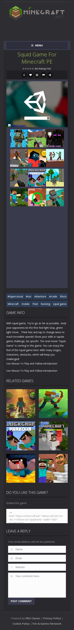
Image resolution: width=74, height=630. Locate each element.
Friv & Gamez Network (47, 623)
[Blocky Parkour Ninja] (55, 197)
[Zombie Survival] (19, 177)
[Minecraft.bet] (37, 13)
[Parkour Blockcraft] (37, 177)
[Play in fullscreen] (37, 75)
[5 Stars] (33, 69)
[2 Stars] (26, 69)
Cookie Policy (21, 623)
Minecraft (13, 304)
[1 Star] (23, 69)
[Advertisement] (40, 29)
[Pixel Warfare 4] (19, 157)
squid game (59, 304)
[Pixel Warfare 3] (37, 197)
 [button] (43, 75)
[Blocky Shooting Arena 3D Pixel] (19, 138)
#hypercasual (15, 296)
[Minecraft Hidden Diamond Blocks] (19, 197)
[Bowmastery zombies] (55, 157)
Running (45, 304)
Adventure (40, 296)
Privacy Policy (52, 618)
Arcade (53, 296)
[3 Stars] (28, 69)
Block (63, 296)
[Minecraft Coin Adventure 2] (37, 157)
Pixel (35, 304)
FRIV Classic (33, 618)
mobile (25, 304)
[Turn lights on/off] (24, 75)
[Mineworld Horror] (55, 138)
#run (28, 296)
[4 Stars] (30, 69)
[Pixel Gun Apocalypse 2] (37, 138)
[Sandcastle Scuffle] (55, 177)
